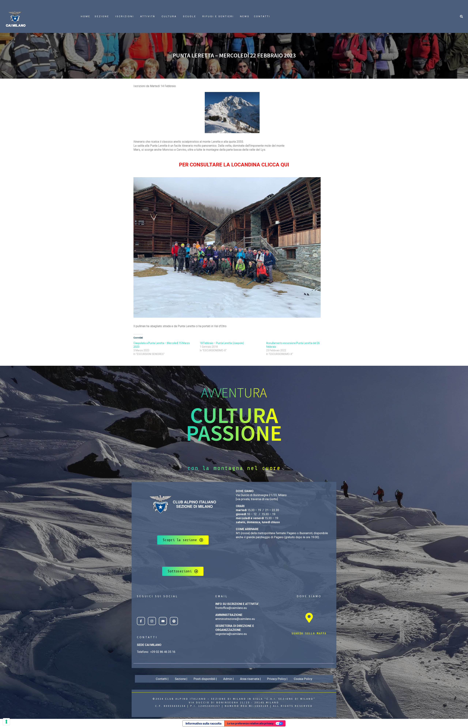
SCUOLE (189, 16)
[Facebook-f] (141, 621)
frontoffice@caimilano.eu (231, 608)
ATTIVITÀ (147, 16)
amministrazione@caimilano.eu (235, 619)
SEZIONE (102, 16)
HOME (85, 16)
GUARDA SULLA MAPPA (309, 633)
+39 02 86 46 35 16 (162, 652)
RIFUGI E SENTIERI (218, 16)
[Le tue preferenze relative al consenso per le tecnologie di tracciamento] (6, 721)
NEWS (245, 16)
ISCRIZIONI (124, 16)
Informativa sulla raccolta (203, 723)
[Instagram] (152, 621)
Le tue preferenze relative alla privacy (250, 723)
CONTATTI (262, 16)
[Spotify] (174, 621)
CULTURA (169, 16)
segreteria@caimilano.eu (231, 634)
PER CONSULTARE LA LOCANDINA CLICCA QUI (234, 165)
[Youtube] (163, 621)
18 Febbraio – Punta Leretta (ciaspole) (222, 343)
